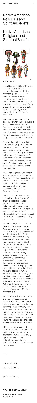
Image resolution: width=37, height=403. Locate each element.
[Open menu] (32, 3)
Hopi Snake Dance (10, 367)
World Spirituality (10, 3)
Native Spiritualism (11, 376)
